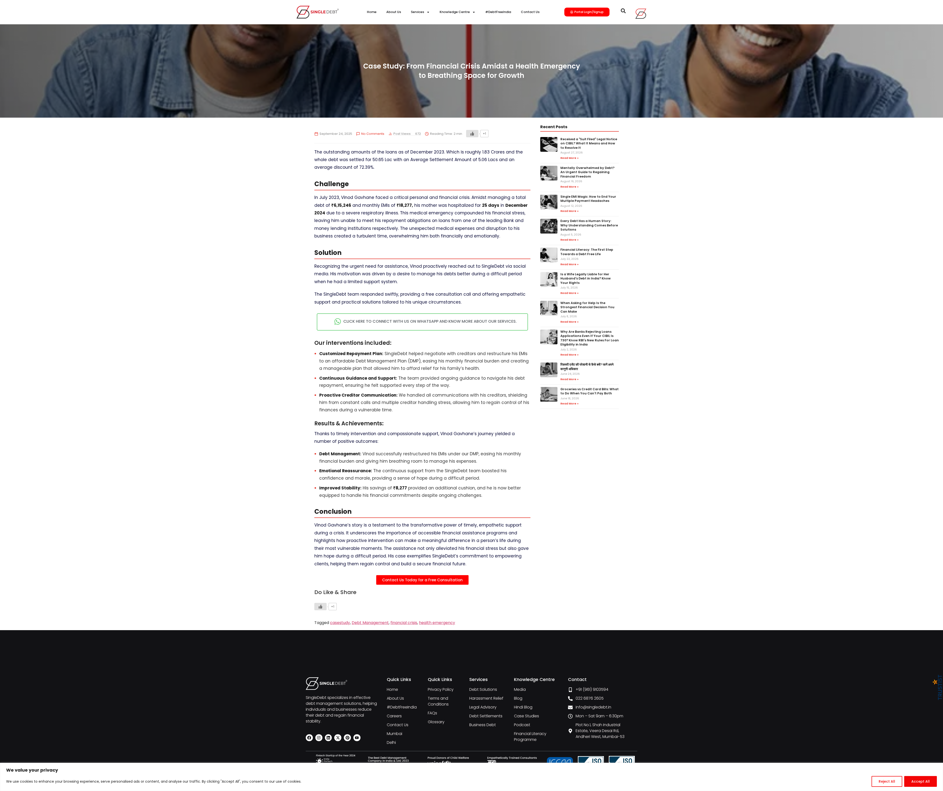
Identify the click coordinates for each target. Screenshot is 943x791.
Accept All (920, 781)
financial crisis (403, 622)
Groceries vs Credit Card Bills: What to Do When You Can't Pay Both (589, 391)
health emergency (437, 622)
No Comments (372, 133)
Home (371, 12)
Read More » (569, 158)
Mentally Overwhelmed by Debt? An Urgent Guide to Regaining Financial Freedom (587, 172)
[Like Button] (472, 133)
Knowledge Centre (455, 12)
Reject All (887, 781)
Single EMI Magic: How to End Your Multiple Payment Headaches (588, 198)
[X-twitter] (337, 737)
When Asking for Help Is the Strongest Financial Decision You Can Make (587, 307)
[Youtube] (357, 737)
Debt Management (370, 622)
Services (417, 12)
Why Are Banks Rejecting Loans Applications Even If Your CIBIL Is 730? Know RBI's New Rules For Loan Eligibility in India (589, 338)
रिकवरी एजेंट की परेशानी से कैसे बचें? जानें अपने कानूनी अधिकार (586, 366)
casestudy (340, 622)
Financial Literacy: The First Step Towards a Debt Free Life (586, 252)
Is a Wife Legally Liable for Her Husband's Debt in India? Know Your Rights (585, 278)
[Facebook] (309, 737)
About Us (393, 12)
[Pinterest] (347, 737)
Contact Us (530, 12)
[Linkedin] (328, 737)
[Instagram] (318, 737)
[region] (471, 777)
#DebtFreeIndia (498, 12)
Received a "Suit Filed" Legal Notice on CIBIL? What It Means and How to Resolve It (588, 143)
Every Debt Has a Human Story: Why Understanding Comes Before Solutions (589, 225)
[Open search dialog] (623, 12)
